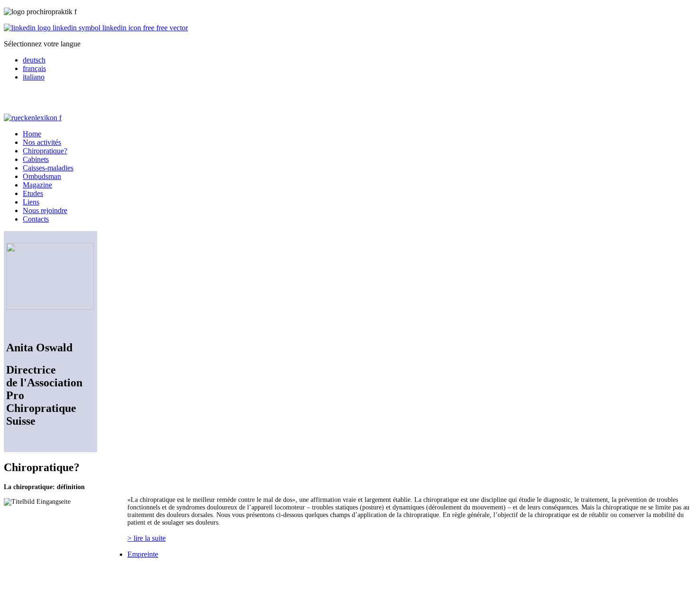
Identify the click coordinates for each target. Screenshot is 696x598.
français (34, 68)
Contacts (36, 219)
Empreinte (142, 554)
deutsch (34, 60)
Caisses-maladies (48, 168)
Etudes (33, 193)
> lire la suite (146, 538)
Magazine (37, 185)
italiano (34, 77)
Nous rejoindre (45, 210)
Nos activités (42, 142)
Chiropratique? (45, 151)
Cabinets (36, 159)
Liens (31, 202)
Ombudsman (42, 176)
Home (32, 134)
